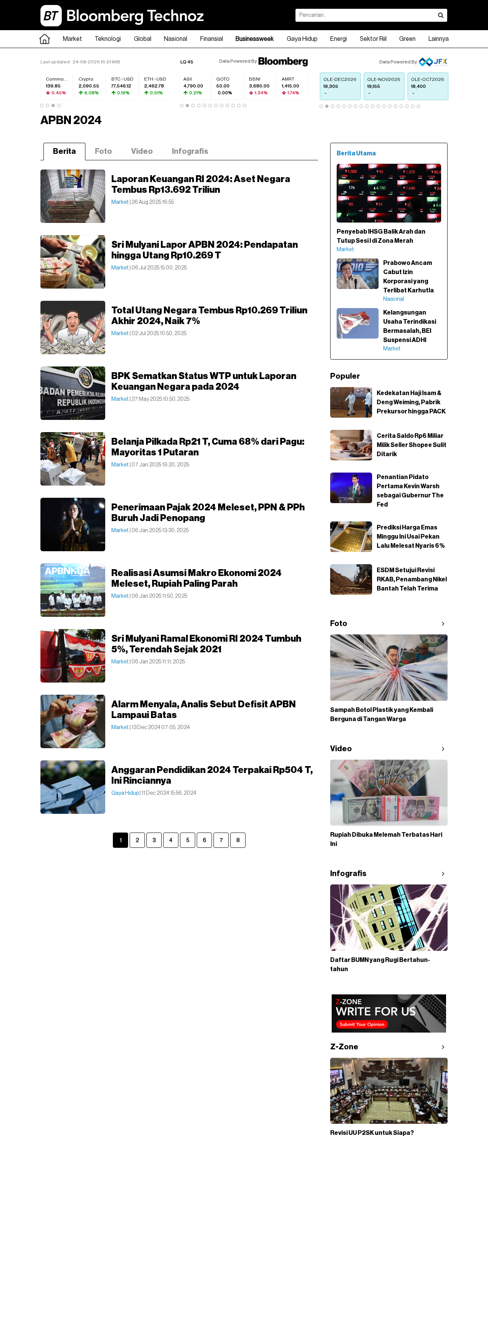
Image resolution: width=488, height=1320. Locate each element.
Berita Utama (356, 153)
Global (142, 39)
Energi (338, 39)
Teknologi (108, 39)
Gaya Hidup (302, 39)
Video (142, 151)
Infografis (190, 151)
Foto (103, 151)
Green (407, 39)
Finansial (211, 39)
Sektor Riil (373, 39)
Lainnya (439, 39)
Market (72, 39)
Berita (64, 151)
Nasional (175, 39)
